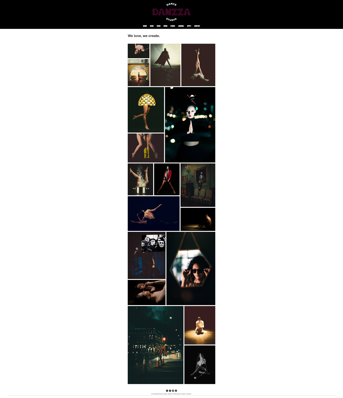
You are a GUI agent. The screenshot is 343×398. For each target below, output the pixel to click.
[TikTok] (176, 391)
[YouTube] (173, 391)
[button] (181, 26)
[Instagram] (167, 391)
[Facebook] (170, 391)
